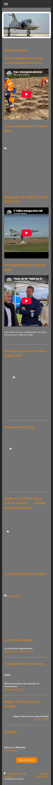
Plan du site (9, 776)
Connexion (44, 773)
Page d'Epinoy (11, 750)
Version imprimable (15, 773)
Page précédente (27, 760)
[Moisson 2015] (26, 614)
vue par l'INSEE (41, 719)
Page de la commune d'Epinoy (18, 651)
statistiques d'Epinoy (13, 689)
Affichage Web (42, 776)
